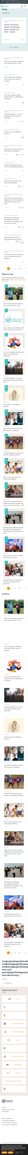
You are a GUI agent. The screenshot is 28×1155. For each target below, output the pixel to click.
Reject (10, 1152)
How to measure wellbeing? (9, 1122)
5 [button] (17, 47)
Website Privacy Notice (8, 1109)
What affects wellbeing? (8, 1120)
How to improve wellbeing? (9, 1124)
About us (4, 1107)
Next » (25, 268)
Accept (4, 1152)
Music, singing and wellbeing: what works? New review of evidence (13, 79)
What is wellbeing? (7, 1118)
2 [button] (12, 47)
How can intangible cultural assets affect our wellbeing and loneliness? (13, 97)
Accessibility (5, 1111)
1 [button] (10, 47)
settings (12, 1149)
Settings (17, 1152)
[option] (14, 30)
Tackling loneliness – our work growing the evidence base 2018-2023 (13, 116)
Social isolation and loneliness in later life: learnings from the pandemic (14, 256)
